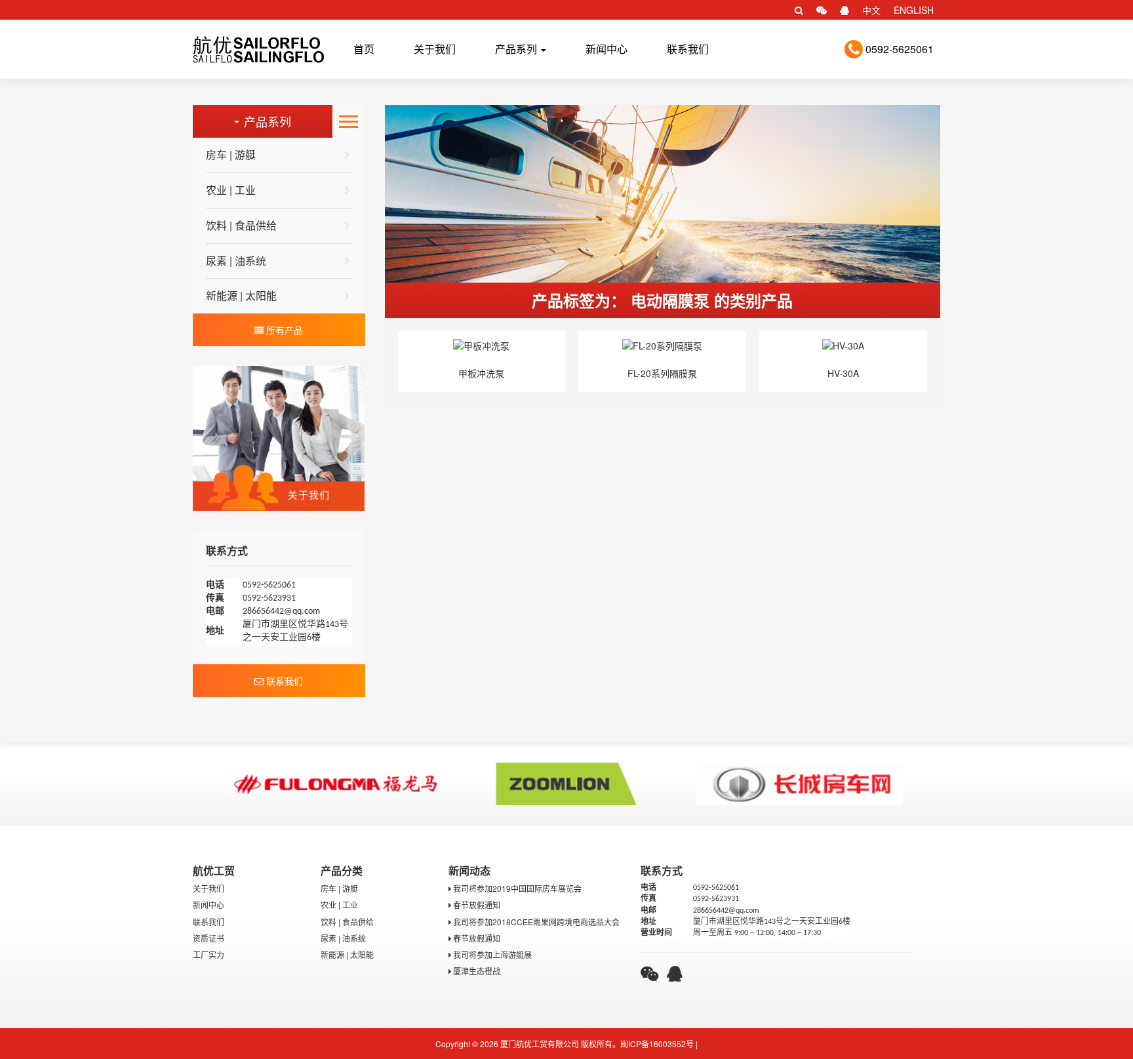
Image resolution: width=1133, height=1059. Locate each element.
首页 (363, 48)
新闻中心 (606, 48)
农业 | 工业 (231, 189)
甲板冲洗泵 (481, 373)
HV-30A (843, 373)
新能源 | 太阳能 (241, 295)
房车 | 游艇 (231, 154)
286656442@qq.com (281, 611)
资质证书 (208, 938)
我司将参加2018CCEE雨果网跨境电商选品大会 (535, 921)
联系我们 (688, 48)
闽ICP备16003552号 (657, 1043)
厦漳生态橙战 (475, 970)
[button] (799, 10)
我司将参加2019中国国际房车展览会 (516, 888)
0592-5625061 (898, 48)
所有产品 (283, 329)
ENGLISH (914, 9)
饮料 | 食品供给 (241, 225)
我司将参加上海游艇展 (491, 954)
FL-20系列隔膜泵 (662, 373)
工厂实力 (208, 954)
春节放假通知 (475, 904)
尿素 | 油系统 (236, 260)
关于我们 (435, 48)
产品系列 (517, 48)
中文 (871, 9)
